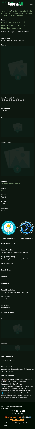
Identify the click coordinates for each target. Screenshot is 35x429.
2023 (9, 13)
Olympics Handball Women (10, 184)
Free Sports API (6, 408)
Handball (15, 11)
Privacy (17, 423)
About (5, 423)
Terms (11, 423)
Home (3, 11)
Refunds (24, 423)
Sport (9, 11)
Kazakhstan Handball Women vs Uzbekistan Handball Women (13, 25)
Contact (5, 425)
